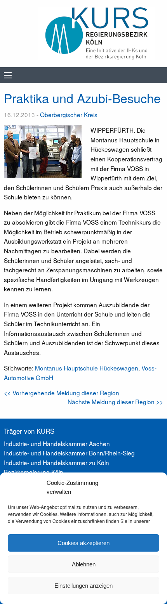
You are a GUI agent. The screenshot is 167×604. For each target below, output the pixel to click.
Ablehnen (84, 564)
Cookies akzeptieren (83, 543)
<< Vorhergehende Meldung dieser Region (61, 392)
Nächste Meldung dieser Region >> (115, 401)
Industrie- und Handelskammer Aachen (57, 443)
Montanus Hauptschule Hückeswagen (86, 367)
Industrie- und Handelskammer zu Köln (56, 462)
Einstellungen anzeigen (83, 585)
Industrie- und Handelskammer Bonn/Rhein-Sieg (69, 452)
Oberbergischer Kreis (68, 114)
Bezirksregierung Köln (33, 471)
